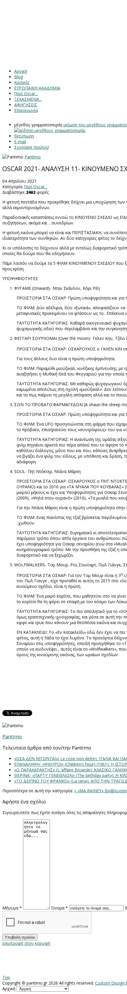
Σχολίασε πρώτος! (31, 147)
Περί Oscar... (35, 186)
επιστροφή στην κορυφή (26, 943)
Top (6, 977)
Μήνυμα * (12, 908)
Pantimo (33, 157)
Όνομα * (59, 908)
